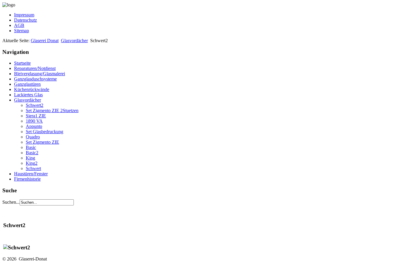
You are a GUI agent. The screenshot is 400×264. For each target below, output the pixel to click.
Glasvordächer (74, 40)
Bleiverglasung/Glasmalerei (39, 73)
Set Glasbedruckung (44, 131)
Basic (31, 147)
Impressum (24, 14)
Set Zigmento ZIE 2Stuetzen (52, 110)
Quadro (33, 136)
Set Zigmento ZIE (42, 142)
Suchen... (11, 202)
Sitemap (21, 30)
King (30, 157)
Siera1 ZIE (36, 115)
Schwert (33, 168)
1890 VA (34, 121)
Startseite (22, 63)
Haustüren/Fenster (31, 173)
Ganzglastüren (27, 84)
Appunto (34, 126)
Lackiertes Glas (28, 94)
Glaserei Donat (45, 40)
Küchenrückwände (31, 89)
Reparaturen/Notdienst (35, 68)
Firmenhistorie (27, 178)
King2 (31, 163)
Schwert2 (34, 105)
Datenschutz (25, 20)
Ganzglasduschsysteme (35, 78)
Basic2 (32, 152)
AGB (19, 25)
